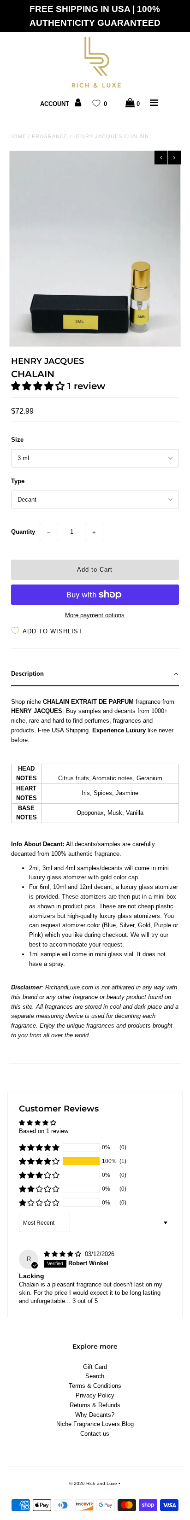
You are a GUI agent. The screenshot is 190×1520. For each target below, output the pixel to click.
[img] (63, 1254)
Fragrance (50, 136)
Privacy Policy (95, 1395)
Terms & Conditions (95, 1385)
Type (17, 481)
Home (17, 136)
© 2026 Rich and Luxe (93, 1483)
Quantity (23, 531)
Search (94, 1376)
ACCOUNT (55, 103)
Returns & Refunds (95, 1405)
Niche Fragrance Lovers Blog (95, 1424)
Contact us (94, 1433)
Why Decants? (94, 1414)
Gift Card (95, 1366)
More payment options (95, 615)
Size (17, 439)
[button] (39, 386)
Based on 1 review (43, 1131)
